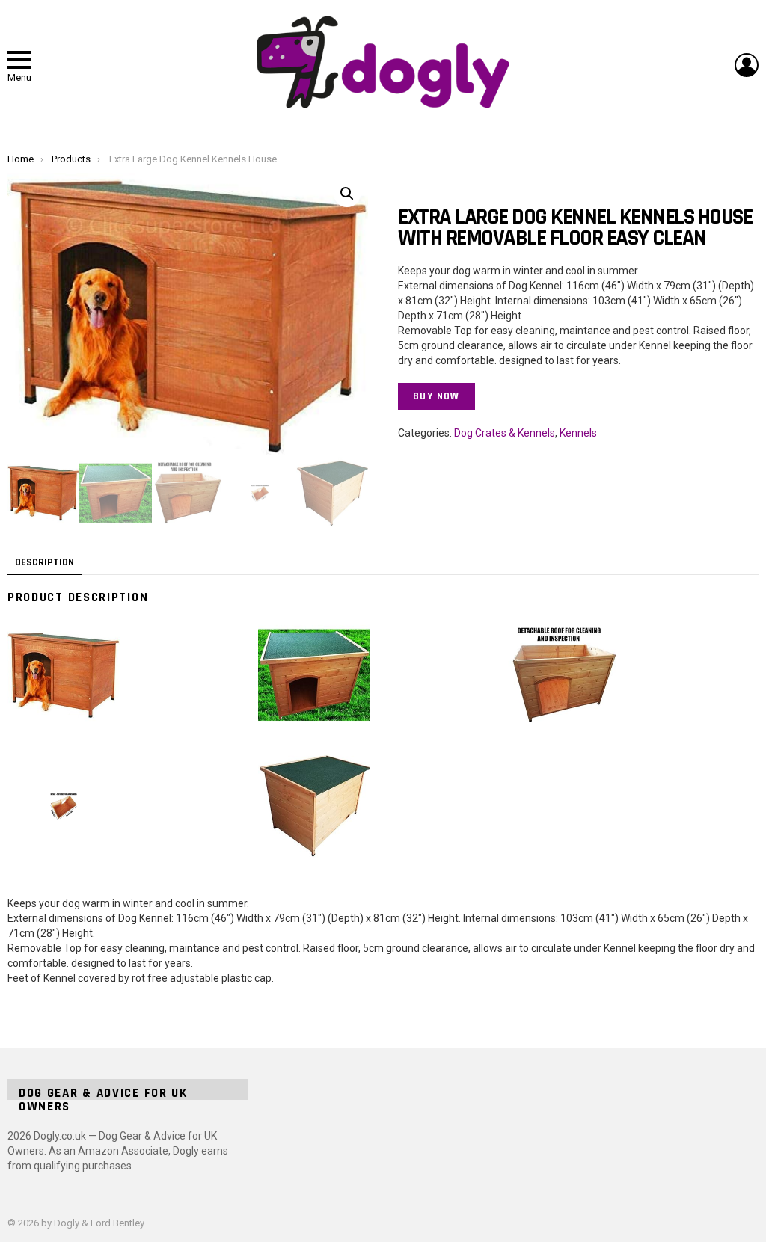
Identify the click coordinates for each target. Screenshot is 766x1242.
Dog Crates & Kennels (504, 433)
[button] (347, 193)
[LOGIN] (747, 65)
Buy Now (436, 396)
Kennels (578, 433)
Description (44, 562)
